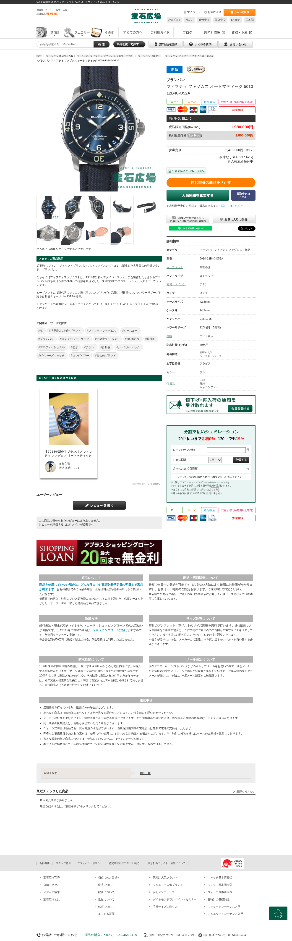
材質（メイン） (176, 284)
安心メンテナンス (164, 892)
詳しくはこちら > (232, 205)
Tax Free (194, 135)
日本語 (250, 19)
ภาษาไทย (174, 19)
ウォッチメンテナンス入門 (224, 906)
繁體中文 (204, 19)
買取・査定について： (163, 935)
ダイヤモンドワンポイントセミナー (175, 899)
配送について (106, 892)
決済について (106, 884)
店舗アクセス (51, 884)
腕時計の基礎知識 (218, 899)
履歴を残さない (246, 791)
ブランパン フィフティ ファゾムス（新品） (226, 250)
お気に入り (214, 12)
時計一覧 (145, 773)
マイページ (194, 12)
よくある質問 (106, 913)
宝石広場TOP (51, 877)
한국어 (189, 19)
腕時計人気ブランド (165, 877)
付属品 (171, 383)
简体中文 (220, 19)
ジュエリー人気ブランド (168, 884)
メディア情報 (51, 892)
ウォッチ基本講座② (220, 884)
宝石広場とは (51, 899)
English (235, 19)
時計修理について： (215, 935)
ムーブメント (175, 267)
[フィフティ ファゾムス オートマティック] (48, 207)
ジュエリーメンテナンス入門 (225, 913)
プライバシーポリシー (89, 863)
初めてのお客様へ (109, 877)
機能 (169, 336)
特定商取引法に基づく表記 (124, 863)
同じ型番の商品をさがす (211, 182)
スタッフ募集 (63, 863)
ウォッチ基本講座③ (220, 892)
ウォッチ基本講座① (220, 877)
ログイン (74, 524)
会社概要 (44, 863)
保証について (106, 906)
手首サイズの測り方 (165, 906)
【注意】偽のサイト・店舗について (165, 863)
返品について (106, 899)
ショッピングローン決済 (109, 630)
